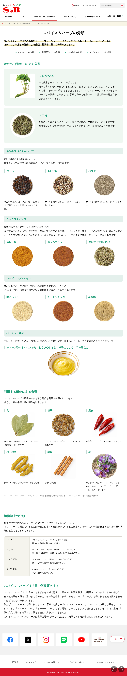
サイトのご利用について (52, 662)
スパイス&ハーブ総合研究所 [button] (44, 16)
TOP (6, 24)
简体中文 (82, 5)
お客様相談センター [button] (92, 16)
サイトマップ (30, 662)
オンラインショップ (89, 5)
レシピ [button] (22, 16)
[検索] (122, 5)
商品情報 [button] (8, 16)
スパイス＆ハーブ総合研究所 (20, 24)
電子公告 (14, 662)
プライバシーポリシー (77, 662)
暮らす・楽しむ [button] (70, 16)
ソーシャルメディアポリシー (104, 662)
